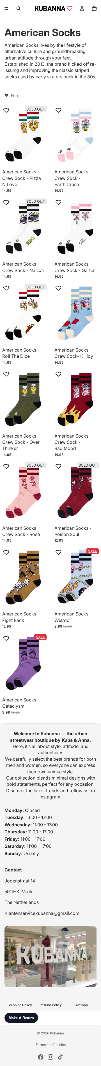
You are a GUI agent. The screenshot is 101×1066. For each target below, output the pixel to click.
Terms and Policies (51, 1045)
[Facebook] (40, 1057)
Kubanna (57, 1033)
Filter (16, 95)
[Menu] (6, 8)
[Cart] (94, 8)
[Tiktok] (60, 1057)
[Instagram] (50, 1057)
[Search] (18, 8)
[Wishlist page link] (69, 8)
